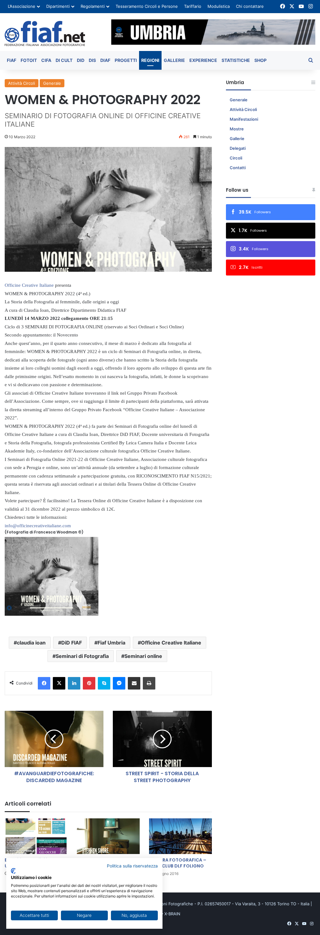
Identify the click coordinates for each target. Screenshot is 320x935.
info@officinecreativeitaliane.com (38, 525)
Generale (52, 83)
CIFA (46, 60)
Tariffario (192, 6)
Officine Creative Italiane (171, 642)
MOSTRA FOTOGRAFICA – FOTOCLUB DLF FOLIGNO (177, 863)
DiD (80, 60)
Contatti (238, 167)
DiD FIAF (71, 642)
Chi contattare (250, 6)
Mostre (237, 128)
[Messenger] (119, 683)
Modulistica (219, 6)
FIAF (11, 60)
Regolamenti (93, 6)
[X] (59, 683)
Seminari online (143, 656)
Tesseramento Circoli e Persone (147, 6)
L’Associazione (21, 6)
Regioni (150, 60)
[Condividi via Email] (134, 683)
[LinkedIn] (74, 683)
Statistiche (236, 60)
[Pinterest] (89, 683)
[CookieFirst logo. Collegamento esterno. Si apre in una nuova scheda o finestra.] (13, 871)
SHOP (260, 60)
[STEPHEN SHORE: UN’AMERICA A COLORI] (108, 836)
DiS (92, 60)
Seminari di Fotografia (82, 656)
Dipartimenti (58, 6)
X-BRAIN (172, 913)
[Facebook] (44, 683)
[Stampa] (149, 683)
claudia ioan (31, 642)
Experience (203, 60)
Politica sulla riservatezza (132, 865)
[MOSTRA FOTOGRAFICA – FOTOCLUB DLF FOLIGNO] (180, 836)
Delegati (238, 148)
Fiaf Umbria (111, 642)
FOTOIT (29, 60)
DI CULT (64, 60)
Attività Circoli (21, 83)
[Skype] (104, 683)
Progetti (126, 60)
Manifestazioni (244, 119)
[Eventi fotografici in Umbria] (36, 836)
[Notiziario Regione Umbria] (45, 33)
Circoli (236, 157)
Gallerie (174, 60)
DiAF (105, 60)
